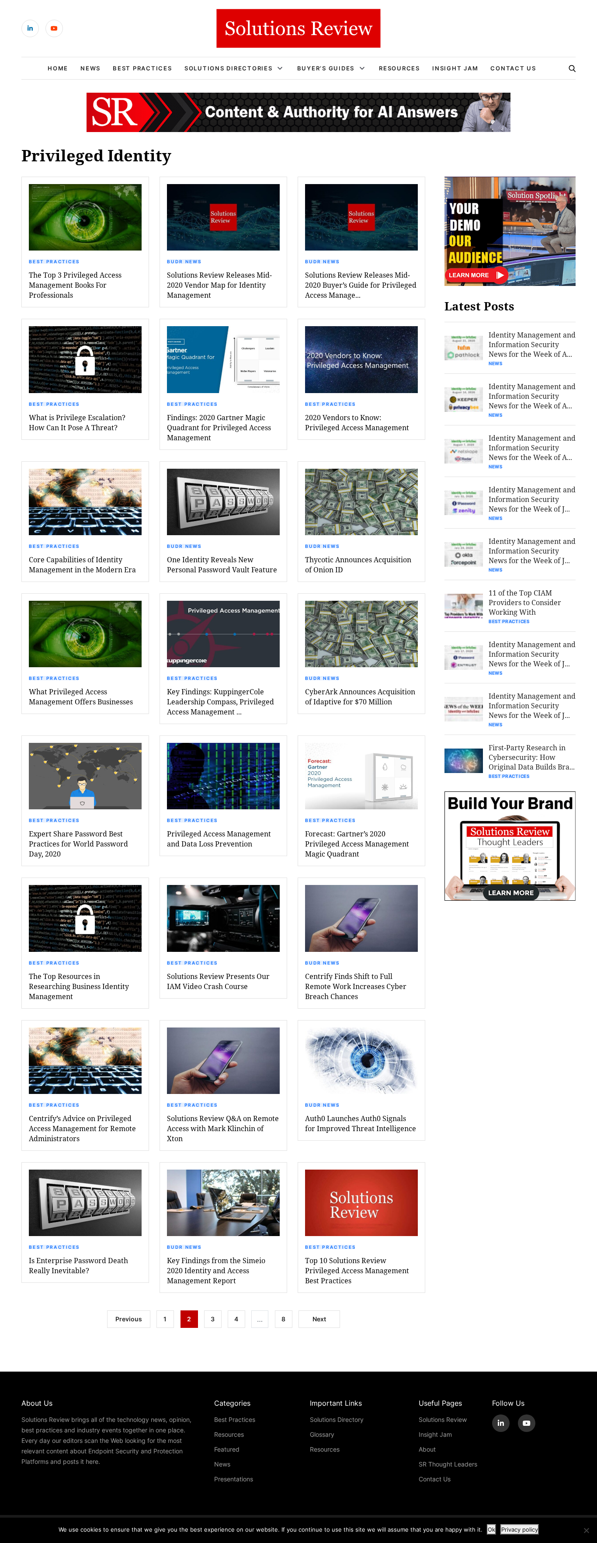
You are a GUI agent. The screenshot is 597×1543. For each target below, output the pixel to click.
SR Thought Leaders (448, 1464)
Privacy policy (519, 1529)
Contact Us (513, 68)
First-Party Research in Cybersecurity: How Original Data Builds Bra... (532, 757)
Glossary (322, 1434)
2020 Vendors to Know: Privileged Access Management (357, 422)
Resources (399, 68)
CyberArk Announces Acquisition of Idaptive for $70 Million (360, 696)
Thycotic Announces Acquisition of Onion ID (358, 564)
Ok (491, 1529)
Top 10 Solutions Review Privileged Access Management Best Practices (357, 1270)
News (90, 68)
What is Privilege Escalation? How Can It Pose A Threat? (77, 422)
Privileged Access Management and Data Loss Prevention (219, 838)
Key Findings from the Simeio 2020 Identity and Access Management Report (216, 1270)
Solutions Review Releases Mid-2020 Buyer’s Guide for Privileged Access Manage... (361, 285)
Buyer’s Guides (326, 68)
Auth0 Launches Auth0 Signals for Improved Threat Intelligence (360, 1123)
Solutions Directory (337, 1419)
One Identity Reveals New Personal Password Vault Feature (222, 564)
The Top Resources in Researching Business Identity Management (79, 986)
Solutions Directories (228, 68)
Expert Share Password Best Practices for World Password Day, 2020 (78, 843)
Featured (226, 1449)
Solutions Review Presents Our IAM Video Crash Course (218, 981)
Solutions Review (443, 1419)
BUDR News (184, 261)
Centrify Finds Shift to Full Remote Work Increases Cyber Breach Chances (355, 986)
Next (319, 1319)
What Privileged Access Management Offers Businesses (81, 696)
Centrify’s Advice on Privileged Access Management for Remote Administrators (82, 1128)
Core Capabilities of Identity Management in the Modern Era (82, 564)
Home (58, 68)
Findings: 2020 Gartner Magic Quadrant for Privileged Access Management (219, 427)
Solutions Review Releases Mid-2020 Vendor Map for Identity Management (219, 285)
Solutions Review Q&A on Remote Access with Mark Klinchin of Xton (223, 1128)
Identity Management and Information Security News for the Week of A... (532, 344)
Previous (128, 1319)
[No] (586, 1530)
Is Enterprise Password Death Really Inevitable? (78, 1265)
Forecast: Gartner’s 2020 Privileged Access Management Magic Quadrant (357, 843)
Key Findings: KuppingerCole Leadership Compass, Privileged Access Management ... (220, 701)
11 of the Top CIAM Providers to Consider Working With (525, 602)
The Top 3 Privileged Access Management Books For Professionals (75, 285)
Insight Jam (455, 68)
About (427, 1449)
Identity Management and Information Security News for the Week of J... (532, 499)
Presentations (233, 1479)
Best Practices (142, 68)
